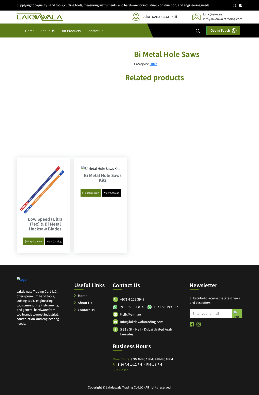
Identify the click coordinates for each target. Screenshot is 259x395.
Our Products (71, 30)
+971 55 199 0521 (167, 306)
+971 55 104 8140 (132, 306)
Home (29, 30)
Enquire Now (34, 241)
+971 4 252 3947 (132, 299)
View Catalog (54, 241)
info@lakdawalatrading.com (222, 19)
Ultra (153, 63)
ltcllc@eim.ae (212, 14)
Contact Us (95, 30)
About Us (47, 30)
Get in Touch (220, 30)
